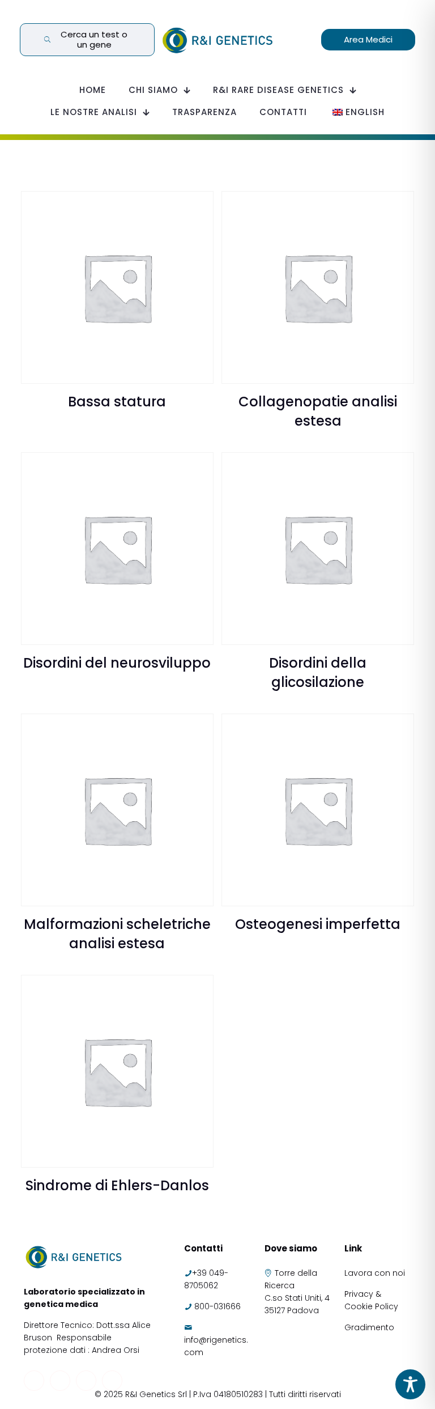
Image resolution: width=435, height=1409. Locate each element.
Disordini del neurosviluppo (117, 662)
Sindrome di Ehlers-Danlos (117, 1185)
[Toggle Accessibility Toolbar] (410, 1384)
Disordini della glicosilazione (317, 672)
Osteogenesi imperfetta (317, 924)
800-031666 (217, 1306)
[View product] (197, 207)
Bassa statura (117, 401)
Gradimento (369, 1327)
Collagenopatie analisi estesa (317, 411)
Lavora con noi (375, 1273)
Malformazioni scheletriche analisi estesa (117, 934)
